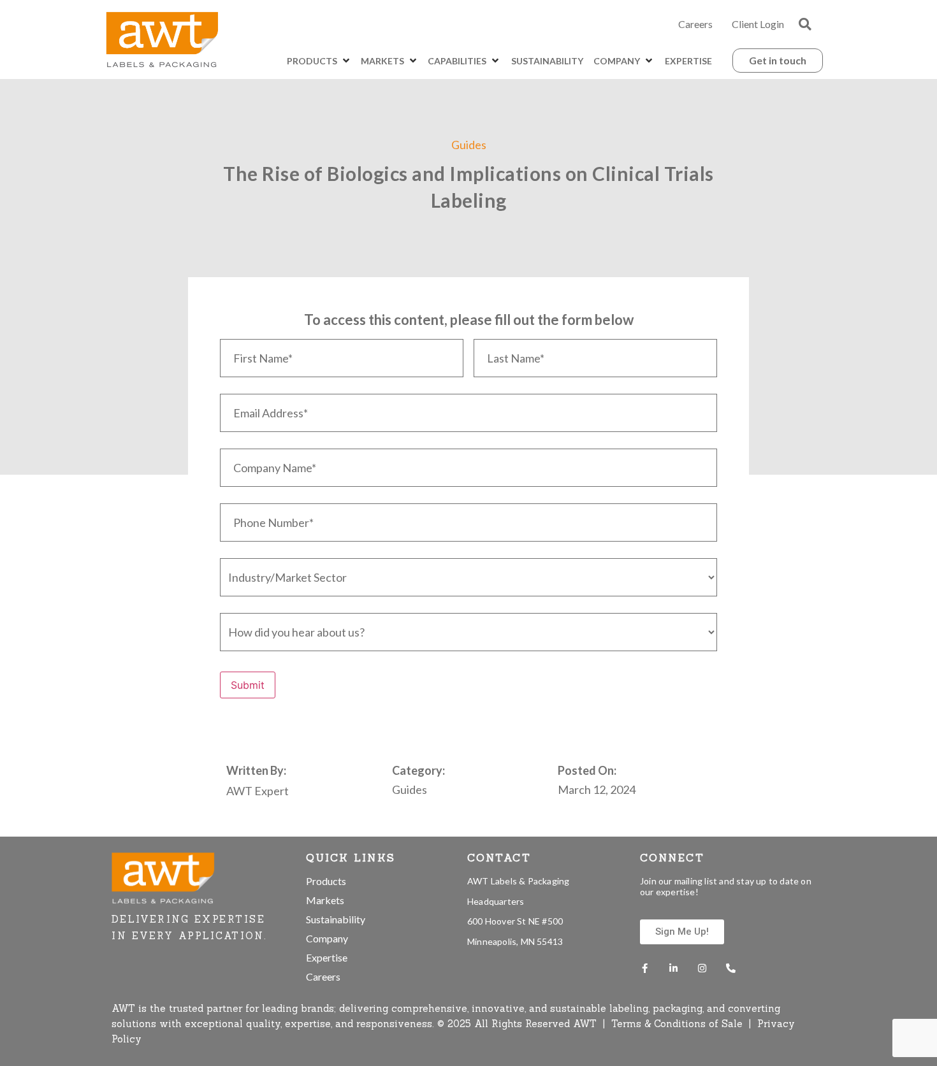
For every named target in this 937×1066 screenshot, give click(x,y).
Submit (248, 685)
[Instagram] (702, 968)
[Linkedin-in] (673, 968)
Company (327, 938)
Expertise (326, 957)
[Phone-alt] (731, 968)
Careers (695, 24)
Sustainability (335, 919)
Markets (325, 900)
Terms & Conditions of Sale (678, 1024)
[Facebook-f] (645, 968)
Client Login (758, 24)
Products (326, 880)
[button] (805, 24)
